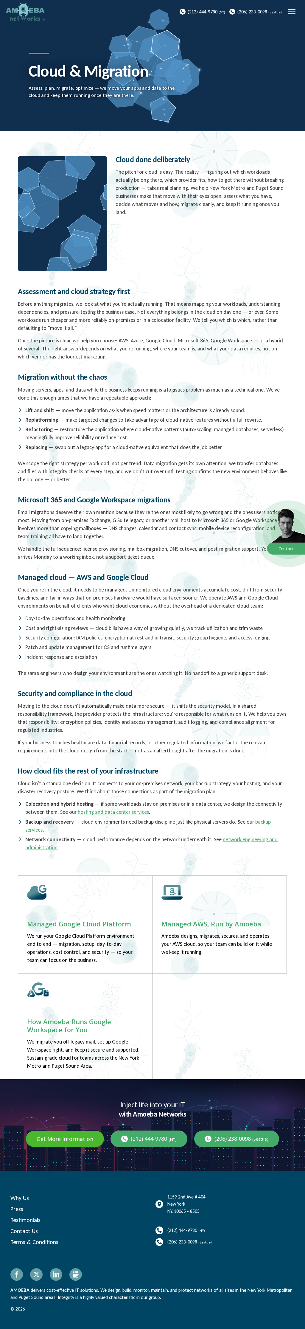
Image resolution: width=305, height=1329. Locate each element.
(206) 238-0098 (252, 12)
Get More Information (65, 1138)
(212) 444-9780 (202, 12)
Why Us (19, 1197)
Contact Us (24, 1231)
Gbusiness (75, 1274)
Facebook (16, 1274)
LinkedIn (56, 1274)
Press (16, 1208)
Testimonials (25, 1220)
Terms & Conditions (34, 1242)
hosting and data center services (113, 812)
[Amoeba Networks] (25, 12)
